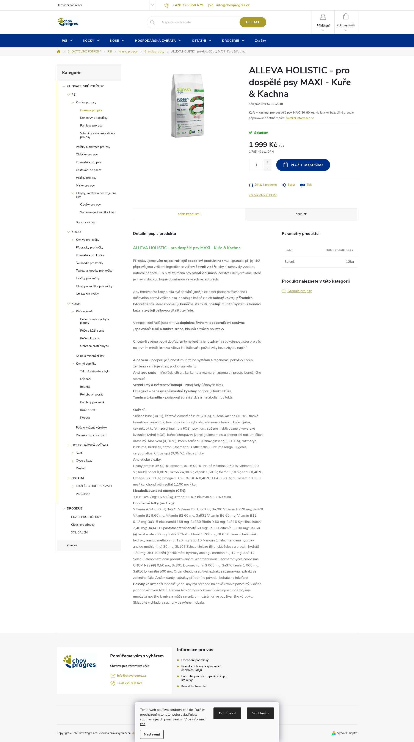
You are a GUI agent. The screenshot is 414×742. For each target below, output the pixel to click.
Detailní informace (298, 118)
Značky (72, 545)
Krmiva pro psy (86, 102)
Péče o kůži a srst (92, 331)
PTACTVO (83, 494)
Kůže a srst (87, 410)
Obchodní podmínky (69, 5)
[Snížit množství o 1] (267, 168)
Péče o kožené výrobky (91, 428)
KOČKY (77, 232)
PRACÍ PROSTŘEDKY (86, 517)
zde (142, 724)
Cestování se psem (88, 170)
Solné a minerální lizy (90, 356)
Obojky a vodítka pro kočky (94, 286)
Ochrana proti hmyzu (94, 346)
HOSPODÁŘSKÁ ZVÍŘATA (90, 445)
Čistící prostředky (82, 525)
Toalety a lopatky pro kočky (94, 271)
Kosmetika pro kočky (90, 255)
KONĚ (76, 304)
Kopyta (85, 418)
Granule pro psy (91, 110)
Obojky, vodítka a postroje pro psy (96, 195)
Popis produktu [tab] (189, 214)
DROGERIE (74, 508)
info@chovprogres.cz (131, 676)
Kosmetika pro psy (88, 162)
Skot (79, 453)
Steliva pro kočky (87, 294)
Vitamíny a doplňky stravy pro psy (97, 135)
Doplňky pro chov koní (91, 435)
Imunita (85, 387)
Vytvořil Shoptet (347, 733)
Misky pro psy (85, 186)
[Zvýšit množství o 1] (267, 162)
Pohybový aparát (91, 394)
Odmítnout (227, 713)
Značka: (263, 195)
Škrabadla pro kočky (89, 263)
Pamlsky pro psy (91, 125)
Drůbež (81, 468)
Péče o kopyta (89, 338)
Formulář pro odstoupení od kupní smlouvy (204, 678)
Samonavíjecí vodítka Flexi (97, 212)
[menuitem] (67, 40)
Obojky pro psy (90, 205)
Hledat (253, 22)
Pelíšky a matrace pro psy (93, 147)
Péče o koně (84, 311)
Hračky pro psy (86, 178)
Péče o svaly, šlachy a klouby (94, 321)
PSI (74, 95)
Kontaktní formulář (194, 686)
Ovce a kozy (84, 461)
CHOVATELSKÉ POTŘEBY (85, 86)
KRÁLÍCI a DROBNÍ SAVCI (94, 486)
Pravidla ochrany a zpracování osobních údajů (201, 668)
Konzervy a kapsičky (93, 118)
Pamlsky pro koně (92, 402)
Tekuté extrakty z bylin (95, 371)
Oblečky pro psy (87, 154)
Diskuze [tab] (301, 214)
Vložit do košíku (307, 165)
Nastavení (152, 734)
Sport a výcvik (85, 222)
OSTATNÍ (78, 478)
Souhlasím (260, 713)
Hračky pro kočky (87, 278)
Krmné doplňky (86, 364)
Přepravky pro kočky (89, 247)
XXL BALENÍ (79, 532)
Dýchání (85, 379)
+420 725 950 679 (129, 683)
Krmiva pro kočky (87, 240)
